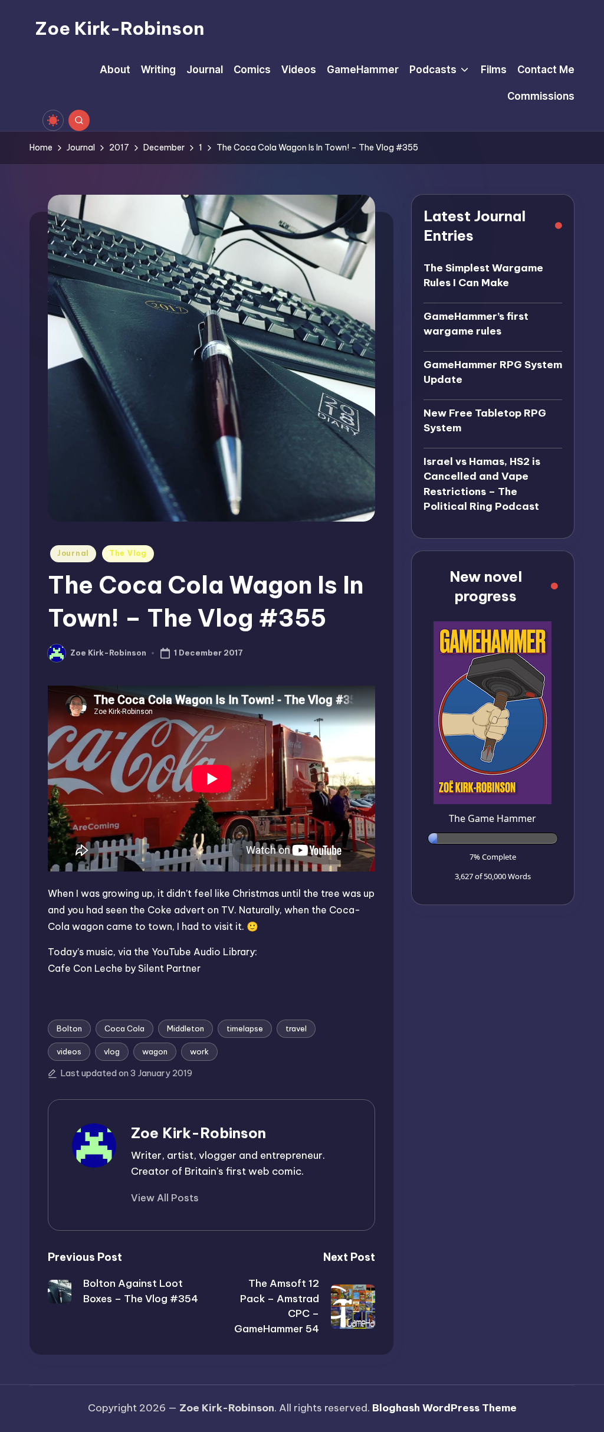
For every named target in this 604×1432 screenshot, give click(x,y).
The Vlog (128, 553)
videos (69, 1051)
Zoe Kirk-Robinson (119, 28)
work (199, 1051)
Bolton (69, 1028)
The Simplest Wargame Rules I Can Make (483, 275)
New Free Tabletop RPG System (485, 421)
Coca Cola (124, 1028)
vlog (112, 1051)
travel (296, 1028)
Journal (73, 553)
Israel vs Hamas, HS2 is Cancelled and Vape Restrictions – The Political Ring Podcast (482, 484)
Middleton (185, 1028)
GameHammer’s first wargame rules (476, 324)
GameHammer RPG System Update (493, 372)
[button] (165, 1198)
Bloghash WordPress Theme (444, 1407)
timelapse (244, 1028)
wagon (155, 1051)
